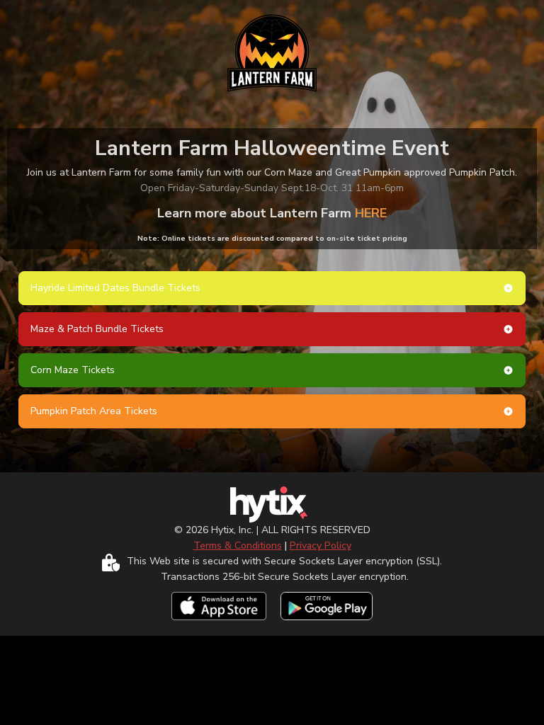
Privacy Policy (320, 545)
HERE (371, 213)
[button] (272, 288)
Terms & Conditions (237, 545)
